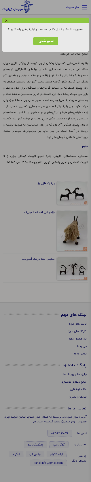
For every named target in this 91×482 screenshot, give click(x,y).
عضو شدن (45, 41)
